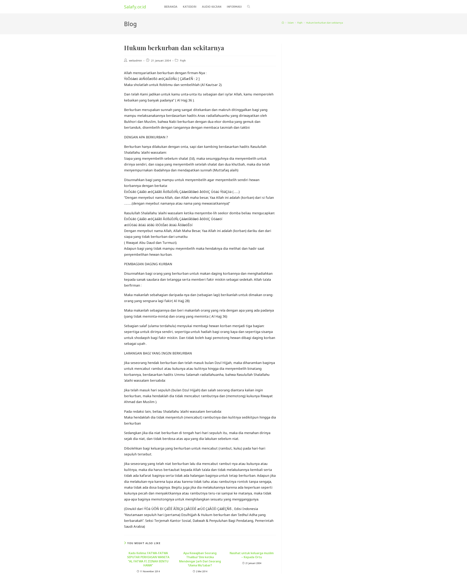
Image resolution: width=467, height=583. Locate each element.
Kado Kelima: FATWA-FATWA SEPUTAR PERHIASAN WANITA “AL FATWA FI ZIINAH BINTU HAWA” (148, 559)
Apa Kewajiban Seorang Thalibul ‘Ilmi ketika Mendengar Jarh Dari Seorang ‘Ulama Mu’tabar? (200, 559)
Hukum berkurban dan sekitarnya (324, 22)
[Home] (283, 22)
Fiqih (183, 60)
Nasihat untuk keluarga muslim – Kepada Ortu (252, 555)
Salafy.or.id (135, 7)
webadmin (135, 60)
